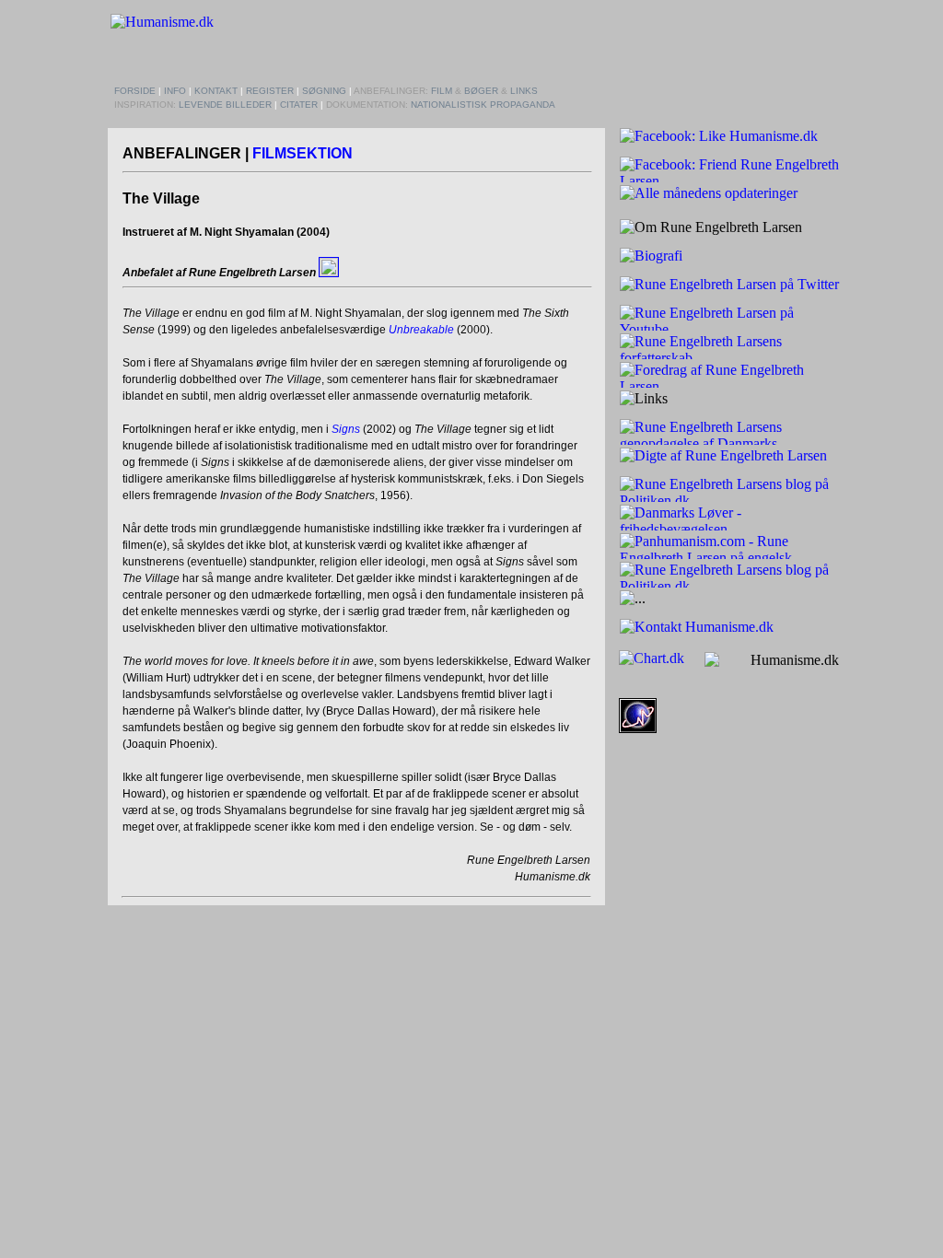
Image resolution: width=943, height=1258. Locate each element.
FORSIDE (135, 91)
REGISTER (270, 91)
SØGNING (324, 91)
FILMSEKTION (302, 153)
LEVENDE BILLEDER (225, 104)
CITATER (299, 104)
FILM (441, 91)
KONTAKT (216, 91)
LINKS (524, 91)
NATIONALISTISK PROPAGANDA (483, 104)
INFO (175, 91)
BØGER (481, 91)
